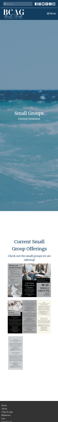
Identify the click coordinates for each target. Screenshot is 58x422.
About (4, 408)
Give (3, 418)
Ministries (6, 415)
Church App (7, 411)
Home (4, 405)
